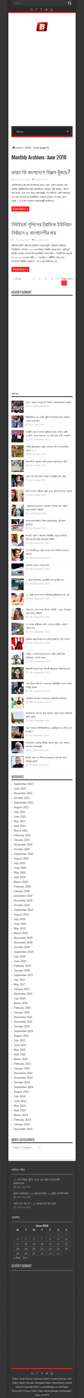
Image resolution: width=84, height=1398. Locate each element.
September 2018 (23, 951)
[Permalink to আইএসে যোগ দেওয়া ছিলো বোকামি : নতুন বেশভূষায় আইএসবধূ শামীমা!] (17, 619)
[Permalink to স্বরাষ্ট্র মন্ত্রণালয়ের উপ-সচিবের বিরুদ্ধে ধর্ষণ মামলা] (17, 648)
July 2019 (19, 919)
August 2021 (21, 807)
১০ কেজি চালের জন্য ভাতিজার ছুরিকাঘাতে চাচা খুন (47, 594)
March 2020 (21, 881)
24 (66, 1248)
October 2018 (22, 947)
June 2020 (20, 867)
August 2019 (21, 914)
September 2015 (23, 1031)
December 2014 (23, 1073)
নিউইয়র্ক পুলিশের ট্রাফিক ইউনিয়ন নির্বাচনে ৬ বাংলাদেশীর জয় (41, 228)
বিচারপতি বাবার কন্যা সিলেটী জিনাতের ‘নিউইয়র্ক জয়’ (48, 668)
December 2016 (23, 993)
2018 (28, 147)
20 (33, 1248)
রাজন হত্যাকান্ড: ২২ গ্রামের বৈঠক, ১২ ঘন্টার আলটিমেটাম (41, 1193)
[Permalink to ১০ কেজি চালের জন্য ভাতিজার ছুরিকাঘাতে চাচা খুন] (17, 604)
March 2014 (21, 1115)
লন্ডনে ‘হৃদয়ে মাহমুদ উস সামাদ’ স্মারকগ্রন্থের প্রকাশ (48, 402)
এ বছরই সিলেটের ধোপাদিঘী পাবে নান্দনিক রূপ (45, 580)
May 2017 (19, 984)
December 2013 (23, 1129)
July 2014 (19, 1096)
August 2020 (21, 858)
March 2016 (21, 1003)
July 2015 (19, 1040)
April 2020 (20, 877)
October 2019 (22, 905)
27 (33, 1253)
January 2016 (22, 1012)
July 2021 (19, 811)
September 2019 (23, 909)
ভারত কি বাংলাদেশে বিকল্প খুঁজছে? (40, 172)
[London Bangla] (42, 31)
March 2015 (21, 1059)
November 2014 (23, 1077)
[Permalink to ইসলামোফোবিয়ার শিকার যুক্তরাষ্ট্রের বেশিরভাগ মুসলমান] (17, 530)
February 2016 (22, 1007)
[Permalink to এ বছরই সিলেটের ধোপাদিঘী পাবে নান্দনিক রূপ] (17, 589)
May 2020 (19, 872)
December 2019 (23, 895)
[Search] (69, 3)
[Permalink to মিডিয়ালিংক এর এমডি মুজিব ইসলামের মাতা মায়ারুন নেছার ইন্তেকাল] (17, 426)
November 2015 (23, 1021)
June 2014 (20, 1101)
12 (25, 1244)
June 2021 (20, 816)
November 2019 (23, 900)
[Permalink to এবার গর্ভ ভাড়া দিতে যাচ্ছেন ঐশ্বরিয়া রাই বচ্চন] (17, 485)
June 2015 (20, 1045)
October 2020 (22, 849)
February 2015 (22, 1063)
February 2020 (22, 886)
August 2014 (21, 1091)
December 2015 (23, 1017)
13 (33, 1244)
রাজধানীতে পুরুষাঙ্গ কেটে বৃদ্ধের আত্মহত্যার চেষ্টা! (46, 461)
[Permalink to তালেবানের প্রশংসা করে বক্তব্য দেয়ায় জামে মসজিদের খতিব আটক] (17, 722)
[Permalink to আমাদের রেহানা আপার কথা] (17, 574)
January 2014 (22, 1124)
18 (17, 1248)
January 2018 (22, 970)
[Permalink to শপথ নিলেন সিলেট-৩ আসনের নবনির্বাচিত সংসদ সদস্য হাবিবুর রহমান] (17, 693)
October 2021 (22, 797)
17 (66, 1244)
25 (17, 1253)
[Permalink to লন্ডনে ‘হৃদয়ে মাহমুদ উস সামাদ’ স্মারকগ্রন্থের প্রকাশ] (17, 411)
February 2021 (22, 835)
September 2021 (23, 802)
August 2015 (21, 1035)
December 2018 (23, 937)
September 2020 (23, 853)
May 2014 (19, 1105)
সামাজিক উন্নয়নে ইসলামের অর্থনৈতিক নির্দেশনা (46, 698)
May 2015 (19, 1049)
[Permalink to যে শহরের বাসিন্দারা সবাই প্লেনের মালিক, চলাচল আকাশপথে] (17, 633)
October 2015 (22, 1026)
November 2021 (23, 793)
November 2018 (23, 942)
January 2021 (22, 839)
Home (18, 147)
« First (17, 278)
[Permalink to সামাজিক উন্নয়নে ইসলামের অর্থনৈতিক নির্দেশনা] (17, 707)
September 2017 (23, 975)
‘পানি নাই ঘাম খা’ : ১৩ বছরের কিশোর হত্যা (34, 1203)
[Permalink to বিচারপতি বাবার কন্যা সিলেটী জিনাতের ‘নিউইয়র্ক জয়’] (17, 678)
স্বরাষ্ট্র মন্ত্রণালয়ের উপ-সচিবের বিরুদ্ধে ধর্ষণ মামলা (48, 639)
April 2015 (20, 1054)
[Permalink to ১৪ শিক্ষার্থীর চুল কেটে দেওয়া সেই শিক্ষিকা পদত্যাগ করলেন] (17, 559)
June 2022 (20, 788)
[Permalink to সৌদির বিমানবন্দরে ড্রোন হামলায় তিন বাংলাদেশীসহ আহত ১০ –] (17, 456)
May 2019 (19, 928)
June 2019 (20, 923)
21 (42, 1248)
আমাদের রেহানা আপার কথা (37, 565)
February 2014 (22, 1119)
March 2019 (21, 933)
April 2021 (20, 825)
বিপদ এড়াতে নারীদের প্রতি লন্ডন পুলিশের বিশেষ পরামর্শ (49, 491)
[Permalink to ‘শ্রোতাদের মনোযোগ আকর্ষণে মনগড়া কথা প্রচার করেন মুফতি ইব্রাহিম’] (17, 515)
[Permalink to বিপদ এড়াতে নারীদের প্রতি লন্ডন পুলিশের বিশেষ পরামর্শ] (17, 500)
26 (25, 1253)
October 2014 (22, 1082)
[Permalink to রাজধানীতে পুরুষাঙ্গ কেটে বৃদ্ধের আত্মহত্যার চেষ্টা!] (17, 471)
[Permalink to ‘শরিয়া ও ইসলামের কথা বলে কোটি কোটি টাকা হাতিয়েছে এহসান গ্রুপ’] (17, 663)
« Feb (16, 1257)
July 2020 (19, 863)
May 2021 (19, 821)
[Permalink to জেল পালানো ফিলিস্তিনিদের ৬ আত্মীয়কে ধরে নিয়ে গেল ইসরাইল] (17, 737)
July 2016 (19, 998)
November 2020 (23, 844)
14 (42, 1244)
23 (58, 1248)
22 (50, 1248)
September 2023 (23, 783)
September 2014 (23, 1087)
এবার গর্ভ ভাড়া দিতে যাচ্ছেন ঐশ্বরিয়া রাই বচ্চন (46, 476)
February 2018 (22, 965)
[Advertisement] (42, 79)
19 (25, 1248)
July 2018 (19, 956)
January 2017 (22, 989)
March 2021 (21, 830)
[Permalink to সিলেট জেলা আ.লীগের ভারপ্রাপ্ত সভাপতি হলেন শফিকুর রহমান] (17, 767)
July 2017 (19, 979)
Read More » (20, 208)
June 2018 (20, 961)
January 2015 (22, 1068)
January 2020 (22, 891)
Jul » (25, 1257)
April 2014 (20, 1110)
